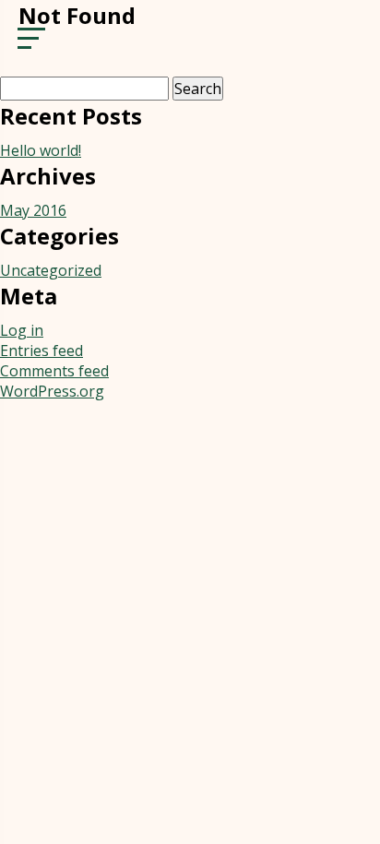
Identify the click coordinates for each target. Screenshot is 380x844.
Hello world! (40, 150)
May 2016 (33, 210)
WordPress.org (52, 391)
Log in (21, 330)
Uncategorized (50, 270)
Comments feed (54, 371)
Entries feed (41, 350)
